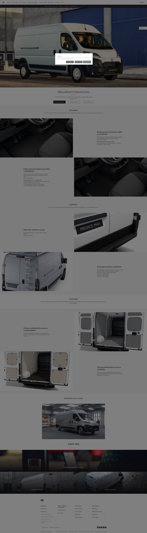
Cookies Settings (87, 61)
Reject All (69, 61)
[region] (74, 59)
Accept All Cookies (79, 61)
